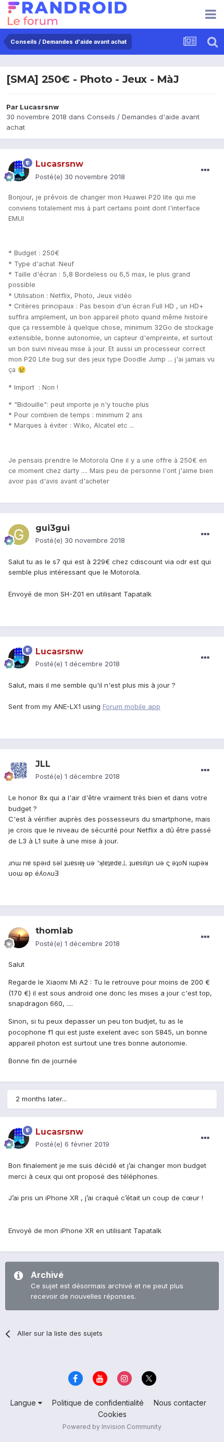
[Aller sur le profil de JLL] (18, 770)
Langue (24, 1402)
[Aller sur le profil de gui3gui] (18, 534)
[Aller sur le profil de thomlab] (18, 937)
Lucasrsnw (39, 107)
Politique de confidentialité (98, 1402)
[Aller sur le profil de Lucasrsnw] (18, 170)
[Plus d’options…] (205, 170)
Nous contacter (180, 1402)
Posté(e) (80, 176)
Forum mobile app (131, 706)
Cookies (112, 1414)
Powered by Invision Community (112, 1427)
